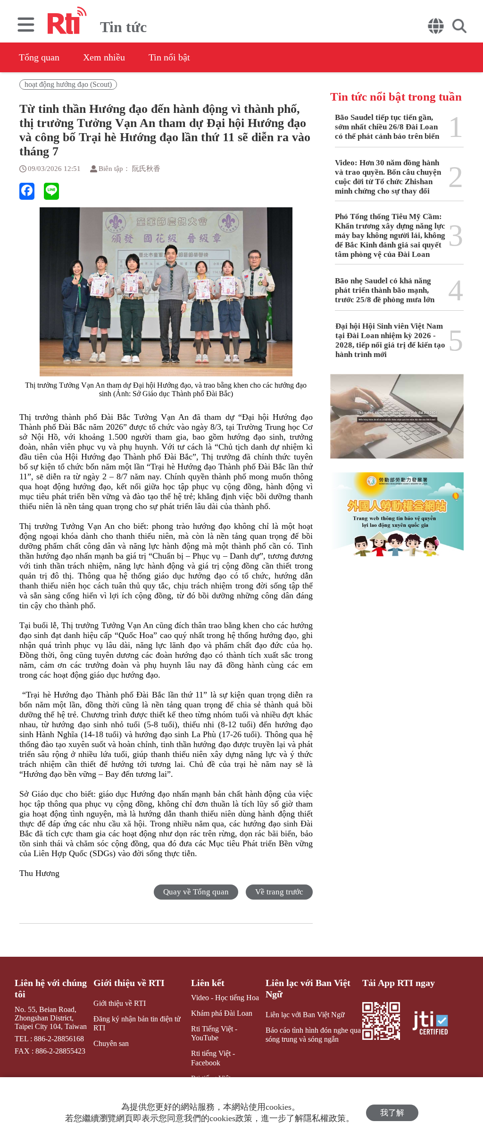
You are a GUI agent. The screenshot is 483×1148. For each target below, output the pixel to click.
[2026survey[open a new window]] (397, 423)
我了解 (392, 1112)
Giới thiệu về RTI (129, 983)
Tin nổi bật (169, 57)
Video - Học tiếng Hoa (225, 998)
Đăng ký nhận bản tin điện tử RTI (137, 1023)
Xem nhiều (104, 57)
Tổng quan (39, 57)
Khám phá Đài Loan (221, 1013)
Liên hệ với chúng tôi (51, 988)
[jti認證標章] (435, 1024)
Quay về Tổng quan (196, 891)
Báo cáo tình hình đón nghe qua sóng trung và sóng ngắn (313, 1034)
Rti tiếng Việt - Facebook (213, 1057)
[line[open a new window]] (51, 191)
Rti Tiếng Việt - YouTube (214, 1033)
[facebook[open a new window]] (26, 191)
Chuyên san (111, 1043)
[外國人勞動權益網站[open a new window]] (397, 521)
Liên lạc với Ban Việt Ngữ (308, 988)
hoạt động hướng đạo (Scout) (68, 84)
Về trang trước (279, 891)
